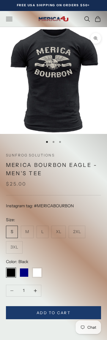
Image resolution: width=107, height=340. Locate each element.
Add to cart (53, 312)
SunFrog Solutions (30, 155)
